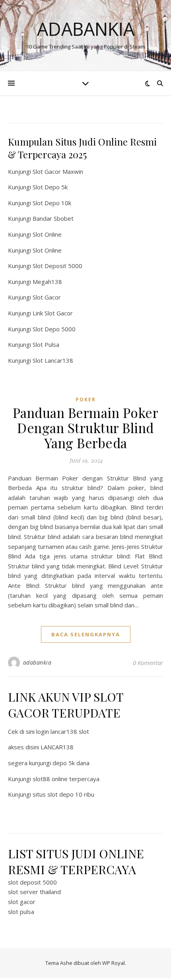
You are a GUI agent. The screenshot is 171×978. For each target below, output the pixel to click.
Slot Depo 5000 (54, 329)
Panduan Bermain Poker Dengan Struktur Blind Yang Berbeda (86, 427)
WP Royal (113, 962)
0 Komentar (148, 663)
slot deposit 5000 (32, 882)
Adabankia (85, 29)
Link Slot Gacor (53, 313)
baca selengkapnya (85, 634)
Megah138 (47, 282)
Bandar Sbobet (53, 218)
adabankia (37, 662)
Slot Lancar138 (53, 360)
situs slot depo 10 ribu (63, 794)
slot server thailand (34, 892)
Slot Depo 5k (50, 187)
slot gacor (21, 902)
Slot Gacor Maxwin (58, 171)
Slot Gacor (47, 297)
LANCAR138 (57, 747)
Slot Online (47, 234)
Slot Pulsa (46, 344)
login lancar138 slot (62, 731)
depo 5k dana (70, 763)
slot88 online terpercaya (66, 779)
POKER (86, 399)
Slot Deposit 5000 (57, 266)
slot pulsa (21, 912)
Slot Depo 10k (52, 203)
